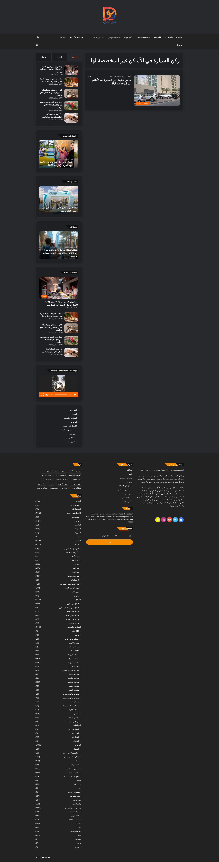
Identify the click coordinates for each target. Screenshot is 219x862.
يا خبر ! (179, 45)
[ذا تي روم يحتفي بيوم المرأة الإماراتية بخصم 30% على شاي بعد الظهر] (71, 93)
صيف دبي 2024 (98, 37)
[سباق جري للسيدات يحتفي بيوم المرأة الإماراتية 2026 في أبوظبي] (71, 105)
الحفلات (76, 544)
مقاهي (76, 713)
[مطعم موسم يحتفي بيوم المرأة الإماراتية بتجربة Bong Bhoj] (71, 82)
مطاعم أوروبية (73, 662)
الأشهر (59, 57)
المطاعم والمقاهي (142, 37)
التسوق (76, 749)
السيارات (75, 737)
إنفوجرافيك (76, 509)
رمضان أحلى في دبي (73, 808)
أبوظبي (78, 471)
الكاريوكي (75, 631)
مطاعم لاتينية (74, 690)
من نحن (72, 434)
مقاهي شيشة (74, 717)
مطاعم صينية (74, 686)
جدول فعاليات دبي (60, 479)
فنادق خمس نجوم (72, 615)
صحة (77, 847)
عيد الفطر (75, 572)
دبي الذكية (77, 800)
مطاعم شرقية (73, 682)
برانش (76, 635)
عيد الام (76, 564)
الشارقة (78, 529)
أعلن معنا (71, 442)
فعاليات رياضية (73, 576)
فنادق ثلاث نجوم (73, 611)
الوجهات (127, 37)
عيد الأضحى (74, 556)
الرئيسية (179, 37)
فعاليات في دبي (76, 488)
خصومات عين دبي (114, 37)
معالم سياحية (74, 772)
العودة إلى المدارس (71, 548)
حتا (80, 788)
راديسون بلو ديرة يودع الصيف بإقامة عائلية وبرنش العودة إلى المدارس (51, 69)
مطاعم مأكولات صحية (71, 698)
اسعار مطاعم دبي (75, 479)
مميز (79, 835)
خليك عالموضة (75, 796)
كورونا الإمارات (75, 831)
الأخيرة (74, 57)
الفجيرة (78, 533)
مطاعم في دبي (42, 488)
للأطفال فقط (74, 765)
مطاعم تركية (74, 674)
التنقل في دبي (73, 729)
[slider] (61, 394)
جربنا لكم (77, 784)
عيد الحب (75, 568)
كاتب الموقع (125, 76)
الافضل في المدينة (70, 426)
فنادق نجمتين (74, 623)
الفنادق (156, 37)
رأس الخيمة (76, 804)
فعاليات (51, 484)
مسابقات (75, 517)
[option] (58, 154)
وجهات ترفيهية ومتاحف (70, 776)
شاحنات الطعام (73, 647)
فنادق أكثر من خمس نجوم (69, 607)
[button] (59, 386)
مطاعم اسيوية (73, 666)
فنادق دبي (64, 488)
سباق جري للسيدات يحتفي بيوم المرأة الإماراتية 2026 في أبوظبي (51, 104)
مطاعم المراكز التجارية (70, 670)
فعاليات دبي (42, 484)
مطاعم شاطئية (73, 678)
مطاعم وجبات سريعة (71, 706)
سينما (77, 761)
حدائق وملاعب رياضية (71, 753)
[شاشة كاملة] (42, 394)
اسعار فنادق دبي (46, 475)
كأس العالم (75, 580)
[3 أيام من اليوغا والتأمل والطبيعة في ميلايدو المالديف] (71, 118)
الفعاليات (168, 37)
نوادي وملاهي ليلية (72, 721)
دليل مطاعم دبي (63, 484)
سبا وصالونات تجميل (71, 757)
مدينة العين (75, 505)
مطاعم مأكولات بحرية (71, 694)
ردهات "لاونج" (74, 643)
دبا (78, 537)
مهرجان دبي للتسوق (71, 588)
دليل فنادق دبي (76, 484)
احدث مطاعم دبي (60, 475)
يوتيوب (76, 521)
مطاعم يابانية (74, 710)
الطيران (76, 741)
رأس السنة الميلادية (71, 552)
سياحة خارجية (75, 816)
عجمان (78, 827)
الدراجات (75, 733)
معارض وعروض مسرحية (69, 584)
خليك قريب (68, 438)
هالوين (76, 596)
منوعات (78, 839)
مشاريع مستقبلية (67, 430)
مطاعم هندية (74, 702)
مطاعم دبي (54, 488)
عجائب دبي (76, 823)
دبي (40, 479)
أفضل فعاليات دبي (75, 475)
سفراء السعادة (75, 812)
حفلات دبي (47, 479)
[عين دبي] (109, 17)
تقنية (79, 780)
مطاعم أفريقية (73, 655)
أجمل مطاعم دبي (67, 471)
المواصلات (77, 725)
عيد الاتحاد (75, 560)
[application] (58, 386)
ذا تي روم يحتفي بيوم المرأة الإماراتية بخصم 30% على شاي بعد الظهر (51, 92)
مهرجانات (75, 592)
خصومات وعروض (74, 792)
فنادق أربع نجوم (73, 603)
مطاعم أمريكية (73, 658)
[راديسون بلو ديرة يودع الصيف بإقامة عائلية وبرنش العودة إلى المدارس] (71, 70)
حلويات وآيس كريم (72, 639)
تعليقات (43, 57)
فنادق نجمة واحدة (72, 619)
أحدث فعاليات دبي (52, 471)
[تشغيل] (75, 394)
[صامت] (46, 394)
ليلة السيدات (74, 651)
